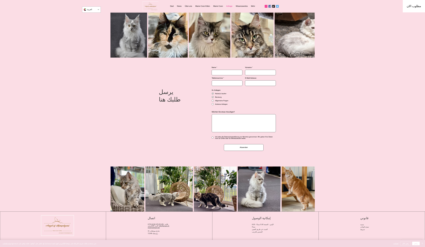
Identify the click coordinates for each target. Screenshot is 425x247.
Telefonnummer (217, 78)
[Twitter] (277, 6)
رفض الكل (405, 243)
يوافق (416, 243)
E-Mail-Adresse (250, 78)
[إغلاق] (422, 243)
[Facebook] (270, 6)
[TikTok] (273, 6)
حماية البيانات (7, 243)
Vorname (248, 67)
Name (214, 67)
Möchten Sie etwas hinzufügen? (223, 112)
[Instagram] (266, 6)
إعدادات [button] (395, 243)
